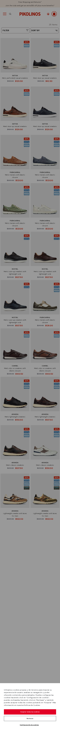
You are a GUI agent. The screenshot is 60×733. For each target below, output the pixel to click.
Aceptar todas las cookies (30, 712)
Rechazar (30, 718)
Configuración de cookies (29, 725)
